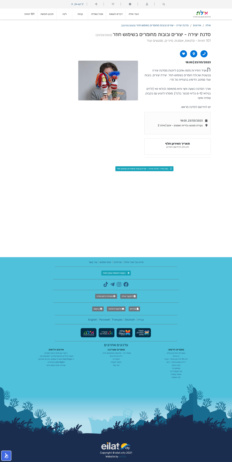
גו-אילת (176, 356)
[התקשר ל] (204, 54)
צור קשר (93, 262)
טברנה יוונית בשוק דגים (56, 365)
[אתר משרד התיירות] (106, 332)
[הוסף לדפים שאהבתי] (183, 54)
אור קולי (116, 365)
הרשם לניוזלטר (115, 309)
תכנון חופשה (47, 13)
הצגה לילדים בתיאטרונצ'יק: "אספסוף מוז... (56, 356)
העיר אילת (134, 13)
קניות (80, 13)
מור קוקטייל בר (176, 371)
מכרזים (133, 309)
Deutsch (130, 319)
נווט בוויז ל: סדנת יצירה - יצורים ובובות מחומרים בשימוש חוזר (142, 168)
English (92, 319)
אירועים (197, 25)
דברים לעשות (116, 13)
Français (117, 319)
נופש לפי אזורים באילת (176, 353)
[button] (6, 455)
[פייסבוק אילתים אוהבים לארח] (125, 285)
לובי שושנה (176, 377)
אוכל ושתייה (97, 13)
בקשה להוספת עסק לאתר (114, 273)
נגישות (97, 309)
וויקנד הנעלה (116, 362)
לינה (64, 13)
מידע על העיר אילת (133, 262)
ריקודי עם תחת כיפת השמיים (56, 353)
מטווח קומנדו (176, 374)
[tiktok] (106, 285)
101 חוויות (29, 13)
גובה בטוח (176, 365)
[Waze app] (194, 54)
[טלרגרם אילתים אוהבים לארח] (112, 285)
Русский (104, 319)
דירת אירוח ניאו (116, 356)
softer (122, 456)
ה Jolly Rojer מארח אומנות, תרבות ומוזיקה (56, 359)
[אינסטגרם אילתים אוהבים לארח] (118, 285)
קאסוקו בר (176, 368)
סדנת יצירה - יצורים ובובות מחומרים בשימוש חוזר (155, 25)
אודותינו (118, 262)
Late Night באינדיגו (56, 362)
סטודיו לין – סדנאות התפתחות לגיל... (116, 353)
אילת (208, 25)
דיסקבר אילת (128, 296)
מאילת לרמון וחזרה (105, 296)
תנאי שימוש (105, 262)
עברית (140, 319)
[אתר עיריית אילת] (124, 332)
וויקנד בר (116, 359)
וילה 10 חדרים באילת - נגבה (176, 359)
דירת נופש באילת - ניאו (176, 362)
